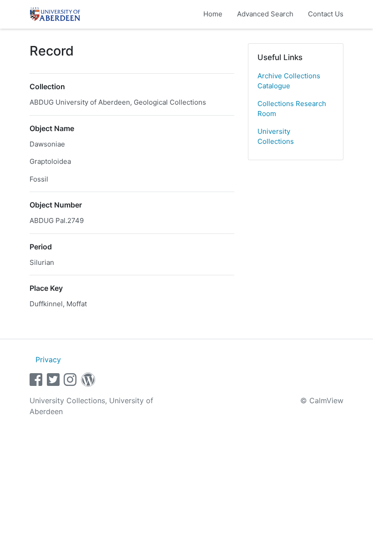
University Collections (275, 136)
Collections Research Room (291, 108)
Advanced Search (265, 14)
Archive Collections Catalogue (288, 81)
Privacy (48, 359)
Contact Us (325, 14)
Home (212, 14)
